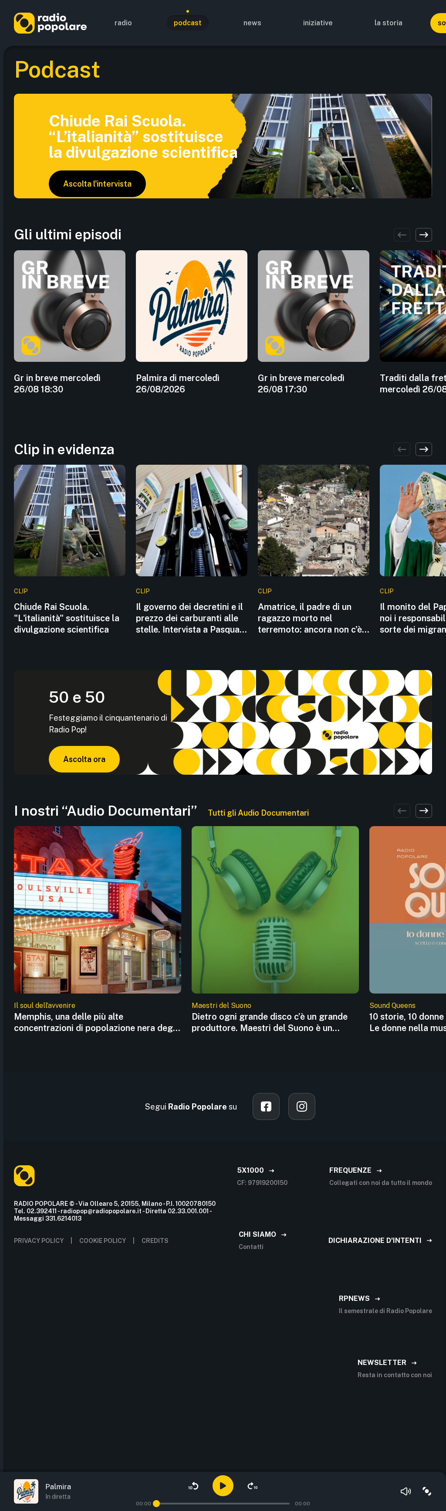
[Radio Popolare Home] (50, 23)
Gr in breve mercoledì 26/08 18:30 (57, 384)
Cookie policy (102, 1240)
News (252, 23)
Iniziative (318, 23)
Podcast (188, 23)
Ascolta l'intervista (97, 183)
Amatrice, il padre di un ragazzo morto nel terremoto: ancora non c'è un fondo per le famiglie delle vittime (310, 618)
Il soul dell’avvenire (44, 1005)
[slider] (156, 1503)
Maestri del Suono (221, 1005)
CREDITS (155, 1240)
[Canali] (427, 1491)
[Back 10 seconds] (193, 1485)
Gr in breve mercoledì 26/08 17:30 (301, 384)
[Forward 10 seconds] (252, 1485)
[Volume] (406, 1491)
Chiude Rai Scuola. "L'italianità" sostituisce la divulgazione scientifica (66, 618)
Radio (123, 23)
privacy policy (39, 1240)
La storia (388, 23)
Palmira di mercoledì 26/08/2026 (178, 384)
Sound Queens (392, 1005)
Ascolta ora (84, 759)
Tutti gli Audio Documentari (258, 812)
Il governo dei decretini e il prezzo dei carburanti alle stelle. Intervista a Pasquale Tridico (191, 618)
